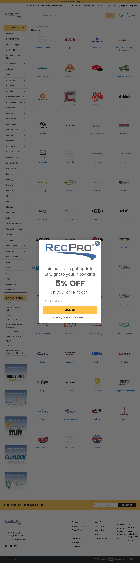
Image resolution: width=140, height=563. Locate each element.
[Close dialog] (97, 243)
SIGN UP (70, 310)
